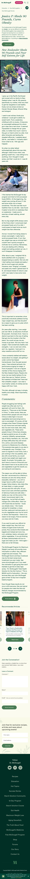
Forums (15, 844)
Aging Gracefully (15, 820)
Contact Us (15, 854)
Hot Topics (15, 786)
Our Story (15, 849)
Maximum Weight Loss (15, 815)
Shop (15, 840)
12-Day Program (15, 801)
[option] (10, 627)
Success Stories (15, 791)
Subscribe (7, 746)
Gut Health (15, 810)
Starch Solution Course (15, 806)
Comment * (5, 674)
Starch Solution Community (15, 796)
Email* (3, 698)
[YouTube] (10, 768)
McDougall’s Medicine (15, 830)
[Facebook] (15, 768)
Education (4, 8)
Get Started (19, 2)
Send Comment (9, 707)
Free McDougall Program (15, 835)
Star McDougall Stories (8, 11)
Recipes (15, 776)
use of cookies (18, 877)
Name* (4, 690)
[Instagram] (20, 768)
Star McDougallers (15, 8)
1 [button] (13, 648)
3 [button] (16, 648)
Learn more (8, 44)
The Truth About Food (15, 825)
